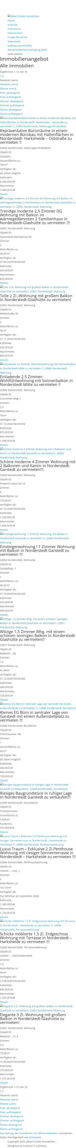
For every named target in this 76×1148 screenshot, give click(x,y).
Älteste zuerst (8, 88)
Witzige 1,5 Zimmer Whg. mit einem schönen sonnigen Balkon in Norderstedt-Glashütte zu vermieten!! (38, 635)
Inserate (12, 24)
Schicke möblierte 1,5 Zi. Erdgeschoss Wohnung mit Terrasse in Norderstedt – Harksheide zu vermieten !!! (36, 937)
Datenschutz (15, 33)
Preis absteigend (10, 92)
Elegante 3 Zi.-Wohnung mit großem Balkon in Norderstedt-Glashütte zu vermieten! (33, 1018)
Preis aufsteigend (10, 97)
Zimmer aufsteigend (12, 105)
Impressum (14, 28)
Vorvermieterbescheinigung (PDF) (27, 49)
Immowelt (35, 1137)
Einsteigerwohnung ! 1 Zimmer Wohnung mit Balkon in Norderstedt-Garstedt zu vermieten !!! (37, 550)
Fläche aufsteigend (11, 113)
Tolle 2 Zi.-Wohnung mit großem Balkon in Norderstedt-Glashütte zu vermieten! (36, 297)
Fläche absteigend (11, 109)
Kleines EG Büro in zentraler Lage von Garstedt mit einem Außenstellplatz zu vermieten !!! (34, 716)
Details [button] (4, 194)
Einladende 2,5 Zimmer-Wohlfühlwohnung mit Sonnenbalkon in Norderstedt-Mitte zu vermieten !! (36, 380)
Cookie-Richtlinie (17, 37)
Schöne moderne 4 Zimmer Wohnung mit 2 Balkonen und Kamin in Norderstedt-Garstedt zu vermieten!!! (37, 465)
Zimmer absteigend (11, 101)
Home (11, 20)
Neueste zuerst (9, 84)
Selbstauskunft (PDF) (20, 45)
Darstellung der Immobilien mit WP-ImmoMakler (28, 1133)
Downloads (14, 41)
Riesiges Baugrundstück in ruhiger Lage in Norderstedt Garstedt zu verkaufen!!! (36, 795)
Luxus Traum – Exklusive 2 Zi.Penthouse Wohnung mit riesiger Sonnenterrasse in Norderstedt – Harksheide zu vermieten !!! (37, 852)
